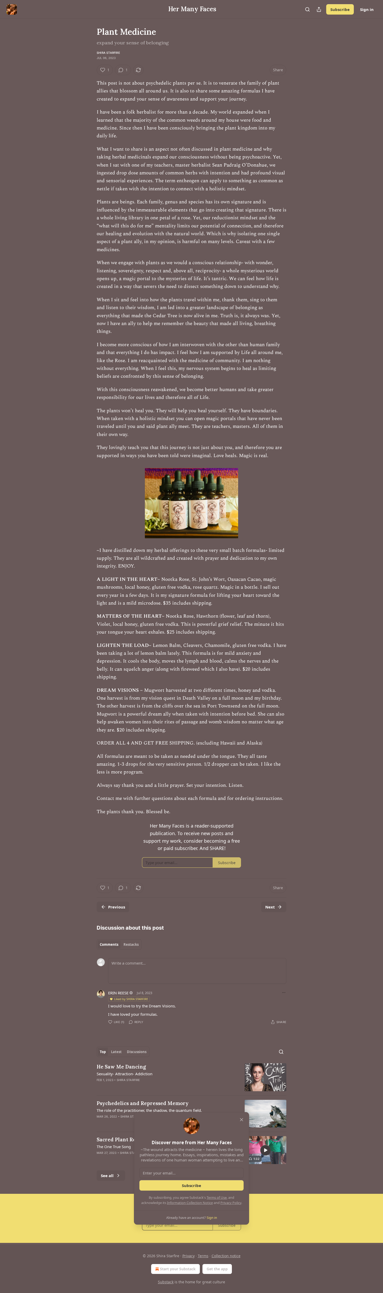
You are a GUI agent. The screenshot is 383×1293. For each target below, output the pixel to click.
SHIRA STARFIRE (108, 53)
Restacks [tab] (131, 944)
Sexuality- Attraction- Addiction (124, 1073)
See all (107, 1175)
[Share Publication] (319, 9)
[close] (241, 1119)
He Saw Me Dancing (121, 1067)
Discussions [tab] (136, 1051)
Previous (116, 907)
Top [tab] (103, 1051)
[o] (265, 1150)
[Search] (307, 9)
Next (270, 907)
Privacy (188, 1255)
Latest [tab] (116, 1051)
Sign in (367, 9)
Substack (166, 1281)
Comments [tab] (109, 944)
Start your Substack (178, 1268)
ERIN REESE (118, 992)
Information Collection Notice (190, 1202)
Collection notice (226, 1255)
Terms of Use (217, 1197)
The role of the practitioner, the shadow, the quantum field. (149, 1110)
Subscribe (340, 9)
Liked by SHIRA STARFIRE (131, 999)
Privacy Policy (230, 1202)
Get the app (217, 1268)
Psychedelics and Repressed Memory (143, 1103)
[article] (191, 1077)
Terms (203, 1255)
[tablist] (119, 944)
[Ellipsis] (284, 992)
